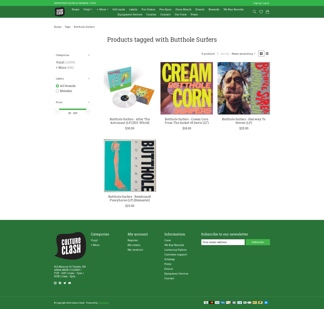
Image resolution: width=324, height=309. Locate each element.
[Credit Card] (206, 302)
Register (133, 240)
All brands (68, 86)
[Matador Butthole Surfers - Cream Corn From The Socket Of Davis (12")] (186, 88)
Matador (66, 91)
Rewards (213, 9)
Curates (151, 14)
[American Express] (223, 302)
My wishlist (135, 249)
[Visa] (217, 302)
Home (75, 9)
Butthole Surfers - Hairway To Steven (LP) (243, 121)
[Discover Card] (228, 302)
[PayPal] (255, 302)
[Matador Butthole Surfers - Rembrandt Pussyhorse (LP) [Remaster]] (130, 166)
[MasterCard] (211, 302)
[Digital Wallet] (247, 302)
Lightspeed (103, 302)
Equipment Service (130, 14)
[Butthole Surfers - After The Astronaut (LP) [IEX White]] (130, 88)
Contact (165, 14)
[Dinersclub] (239, 302)
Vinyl (60, 62)
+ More (61, 68)
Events (199, 9)
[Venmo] (266, 302)
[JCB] (234, 302)
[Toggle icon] (254, 12)
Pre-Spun (165, 9)
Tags (68, 26)
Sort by (225, 53)
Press (194, 14)
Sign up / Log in (261, 3)
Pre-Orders (148, 9)
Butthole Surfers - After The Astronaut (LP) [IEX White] (130, 121)
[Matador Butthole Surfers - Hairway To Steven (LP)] (244, 88)
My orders (134, 245)
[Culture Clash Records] (59, 11)
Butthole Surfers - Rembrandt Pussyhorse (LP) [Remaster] (129, 198)
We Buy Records (233, 9)
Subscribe (258, 242)
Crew (167, 240)
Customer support (175, 254)
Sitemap (169, 259)
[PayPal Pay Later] (260, 302)
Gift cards (119, 9)
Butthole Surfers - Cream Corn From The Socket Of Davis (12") (187, 121)
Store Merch (183, 9)
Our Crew (181, 14)
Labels (133, 9)
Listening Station (175, 249)
